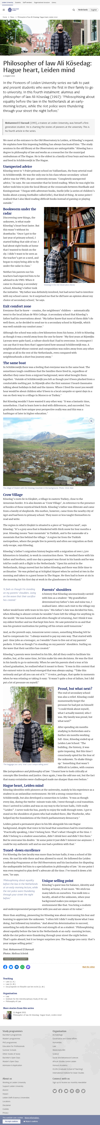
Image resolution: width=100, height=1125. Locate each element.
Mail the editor (88, 967)
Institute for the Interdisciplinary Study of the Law (26, 999)
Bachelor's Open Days (11, 1058)
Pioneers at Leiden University (15, 959)
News (12, 17)
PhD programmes (10, 1042)
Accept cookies (11, 1121)
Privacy (5, 1113)
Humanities (57, 1042)
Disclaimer (7, 1105)
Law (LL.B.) (10, 981)
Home (5, 17)
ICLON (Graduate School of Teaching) (68, 1069)
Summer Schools (9, 1050)
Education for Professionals (13, 1046)
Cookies (6, 1109)
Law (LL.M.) (11, 984)
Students (18, 3)
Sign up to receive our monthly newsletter (69, 1082)
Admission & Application (12, 1065)
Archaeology (58, 1035)
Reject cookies (32, 1121)
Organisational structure (42, 3)
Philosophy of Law (13, 1001)
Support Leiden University (13, 1086)
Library (54, 3)
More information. (32, 1118)
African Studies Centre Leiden (64, 1061)
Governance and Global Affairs (65, 1038)
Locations (6, 1101)
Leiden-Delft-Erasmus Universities (16, 1097)
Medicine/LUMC (59, 1050)
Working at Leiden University (14, 1082)
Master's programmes (11, 1038)
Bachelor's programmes (12, 1035)
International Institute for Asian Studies (68, 1073)
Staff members (27, 3)
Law (7, 996)
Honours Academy (60, 1065)
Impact (5, 1094)
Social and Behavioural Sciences (65, 1058)
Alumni (5, 1090)
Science (56, 1054)
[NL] (83, 9)
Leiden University (7, 3)
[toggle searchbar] (73, 9)
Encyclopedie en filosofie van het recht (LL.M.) (25, 987)
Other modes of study (11, 1054)
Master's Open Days (11, 1061)
